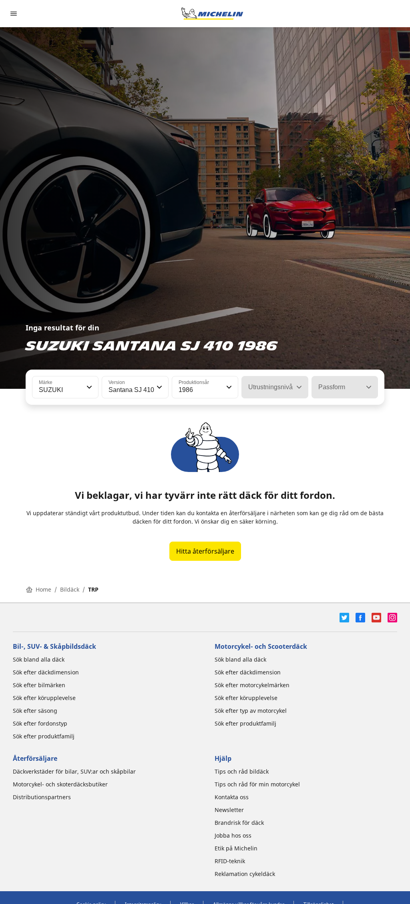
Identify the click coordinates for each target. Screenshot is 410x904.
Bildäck (69, 589)
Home (43, 589)
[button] (88, 387)
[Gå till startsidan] (212, 13)
